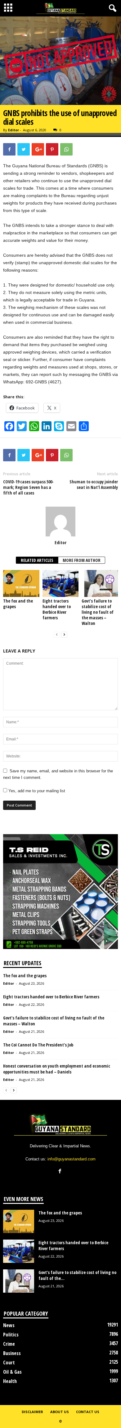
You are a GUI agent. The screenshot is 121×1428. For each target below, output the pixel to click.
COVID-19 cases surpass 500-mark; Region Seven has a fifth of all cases (28, 487)
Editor (13, 130)
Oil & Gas (12, 1371)
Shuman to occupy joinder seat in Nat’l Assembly (93, 484)
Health (10, 1381)
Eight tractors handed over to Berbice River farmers (57, 609)
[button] (111, 8)
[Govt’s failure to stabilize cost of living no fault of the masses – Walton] (100, 583)
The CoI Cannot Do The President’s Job (38, 1045)
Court (9, 1362)
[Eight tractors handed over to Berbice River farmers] (61, 583)
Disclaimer (32, 1411)
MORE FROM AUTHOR (82, 560)
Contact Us (87, 1411)
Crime (9, 1343)
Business (12, 1353)
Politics (11, 1334)
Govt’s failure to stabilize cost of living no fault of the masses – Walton (98, 612)
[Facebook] (60, 1171)
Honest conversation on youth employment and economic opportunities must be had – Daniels (56, 1069)
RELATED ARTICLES (37, 560)
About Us (59, 1411)
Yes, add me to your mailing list (36, 791)
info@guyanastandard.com (71, 1159)
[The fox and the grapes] (21, 583)
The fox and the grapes (18, 603)
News (9, 1325)
